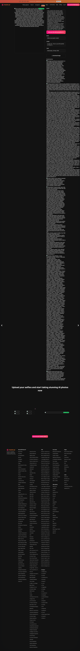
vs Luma (42, 583)
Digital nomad (32, 455)
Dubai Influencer (33, 453)
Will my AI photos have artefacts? (47, 561)
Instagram (20, 459)
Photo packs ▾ (26, 4)
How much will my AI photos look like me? (49, 521)
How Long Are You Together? (35, 550)
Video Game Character (34, 560)
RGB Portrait (32, 591)
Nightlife (31, 546)
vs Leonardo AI (44, 592)
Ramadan (31, 536)
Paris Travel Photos (33, 558)
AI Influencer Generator (22, 525)
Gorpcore (31, 478)
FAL (53, 521)
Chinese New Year (33, 544)
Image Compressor (56, 472)
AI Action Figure (33, 616)
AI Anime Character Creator (35, 459)
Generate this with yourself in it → (56, 32)
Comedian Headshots (22, 579)
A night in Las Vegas (33, 583)
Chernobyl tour (32, 575)
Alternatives (55, 484)
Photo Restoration (56, 465)
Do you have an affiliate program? (47, 499)
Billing (60, 4)
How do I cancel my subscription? (47, 451)
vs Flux (42, 598)
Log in (64, 4)
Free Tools (55, 449)
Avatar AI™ (20, 581)
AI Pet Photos (32, 635)
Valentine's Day (32, 472)
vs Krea (42, 591)
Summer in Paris (33, 505)
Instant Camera (21, 560)
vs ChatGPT (43, 573)
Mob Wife (20, 556)
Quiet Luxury (20, 501)
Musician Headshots (33, 647)
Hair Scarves (32, 511)
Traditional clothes (33, 465)
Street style (32, 482)
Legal (65, 470)
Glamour (19, 467)
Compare (43, 569)
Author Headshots (21, 573)
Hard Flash (20, 451)
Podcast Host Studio (22, 540)
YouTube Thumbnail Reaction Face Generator (26, 532)
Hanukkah (32, 538)
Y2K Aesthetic (32, 480)
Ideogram (54, 509)
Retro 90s (31, 494)
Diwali (31, 470)
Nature (19, 527)
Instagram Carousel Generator (35, 573)
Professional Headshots (22, 498)
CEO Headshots (21, 499)
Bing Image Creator (56, 529)
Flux (53, 513)
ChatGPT (54, 488)
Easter (31, 474)
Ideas (57, 4)
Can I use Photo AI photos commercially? (49, 538)
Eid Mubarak (32, 540)
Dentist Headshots (33, 643)
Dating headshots (33, 618)
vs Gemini (43, 575)
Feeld (19, 484)
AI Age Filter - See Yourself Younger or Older (38, 567)
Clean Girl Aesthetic (22, 468)
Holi (30, 534)
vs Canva (43, 612)
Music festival (32, 530)
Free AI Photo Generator (68, 451)
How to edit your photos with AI (47, 513)
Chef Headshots (33, 645)
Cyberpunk (32, 467)
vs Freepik (43, 589)
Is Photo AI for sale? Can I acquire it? (48, 484)
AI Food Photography (34, 515)
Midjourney (55, 486)
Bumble (19, 457)
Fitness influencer (33, 521)
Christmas (31, 476)
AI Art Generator (33, 600)
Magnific (54, 515)
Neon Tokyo (20, 496)
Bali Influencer (32, 519)
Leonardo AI (55, 507)
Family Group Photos (34, 563)
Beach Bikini (32, 585)
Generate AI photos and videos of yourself (49, 468)
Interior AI (66, 476)
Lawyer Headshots (21, 511)
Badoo (31, 525)
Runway (54, 494)
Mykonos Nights (33, 507)
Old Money (20, 529)
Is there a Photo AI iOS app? (46, 492)
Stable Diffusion (56, 511)
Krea (53, 505)
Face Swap (55, 461)
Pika (53, 499)
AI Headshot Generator (57, 459)
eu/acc (65, 482)
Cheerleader (20, 561)
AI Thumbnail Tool (33, 623)
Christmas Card (21, 519)
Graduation (32, 527)
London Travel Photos (22, 534)
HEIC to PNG (55, 480)
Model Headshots (21, 513)
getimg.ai (54, 525)
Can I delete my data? (45, 476)
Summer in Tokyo (33, 503)
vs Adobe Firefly (44, 602)
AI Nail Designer (33, 517)
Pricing (43, 4)
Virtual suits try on (33, 463)
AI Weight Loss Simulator (34, 631)
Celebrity (20, 567)
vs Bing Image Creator (45, 614)
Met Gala (31, 509)
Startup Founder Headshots (23, 470)
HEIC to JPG (55, 478)
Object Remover (56, 470)
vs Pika (42, 585)
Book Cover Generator (22, 536)
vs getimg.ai (43, 610)
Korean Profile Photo (22, 517)
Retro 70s (31, 498)
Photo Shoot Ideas (67, 453)
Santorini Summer (33, 513)
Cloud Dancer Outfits (22, 505)
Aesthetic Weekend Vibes (23, 503)
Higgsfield (55, 501)
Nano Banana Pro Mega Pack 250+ (25, 465)
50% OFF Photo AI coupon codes (47, 461)
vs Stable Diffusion (44, 596)
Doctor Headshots (21, 577)
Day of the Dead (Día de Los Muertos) (37, 542)
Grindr (19, 472)
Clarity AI (66, 484)
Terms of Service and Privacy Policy (11, 453)
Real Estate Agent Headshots (23, 509)
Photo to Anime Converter (35, 461)
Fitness (19, 490)
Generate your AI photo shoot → (40, 436)
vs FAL (42, 606)
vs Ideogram (43, 594)
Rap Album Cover (33, 604)
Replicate (54, 523)
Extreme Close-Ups (22, 476)
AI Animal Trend (33, 556)
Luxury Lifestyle (21, 565)
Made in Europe (33, 490)
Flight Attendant (21, 488)
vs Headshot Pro (44, 577)
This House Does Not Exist (69, 486)
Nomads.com (66, 478)
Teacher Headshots (22, 575)
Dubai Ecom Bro (33, 451)
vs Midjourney (44, 571)
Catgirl (31, 594)
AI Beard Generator (33, 629)
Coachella (31, 532)
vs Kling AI (43, 581)
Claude (54, 519)
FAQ (42, 449)
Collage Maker (55, 474)
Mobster (19, 558)
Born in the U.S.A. (33, 488)
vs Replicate (43, 608)
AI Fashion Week (33, 589)
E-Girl (31, 592)
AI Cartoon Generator (34, 637)
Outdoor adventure (33, 523)
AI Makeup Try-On (33, 587)
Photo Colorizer (56, 463)
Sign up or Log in (67, 459)
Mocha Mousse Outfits (22, 542)
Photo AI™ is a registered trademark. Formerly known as (11, 452)
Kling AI (54, 496)
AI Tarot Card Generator (22, 544)
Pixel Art (31, 571)
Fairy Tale (31, 548)
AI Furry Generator (21, 546)
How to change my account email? (47, 536)
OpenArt (54, 530)
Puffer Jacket (20, 550)
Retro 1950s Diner (21, 548)
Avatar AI (9, 453)
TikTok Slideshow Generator (35, 554)
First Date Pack (21, 486)
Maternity (31, 608)
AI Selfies (20, 461)
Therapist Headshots (22, 569)
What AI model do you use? (46, 470)
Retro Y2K (31, 499)
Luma (54, 498)
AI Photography (21, 455)
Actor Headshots (21, 507)
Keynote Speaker (21, 554)
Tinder (19, 492)
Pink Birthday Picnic (33, 486)
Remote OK (66, 480)
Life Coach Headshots (22, 571)
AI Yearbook (20, 521)
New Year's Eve (21, 563)
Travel (19, 474)
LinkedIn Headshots (22, 482)
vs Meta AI (43, 618)
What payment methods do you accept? (49, 511)
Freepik (54, 503)
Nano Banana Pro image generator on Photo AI (50, 507)
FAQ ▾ (47, 4)
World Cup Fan (21, 538)
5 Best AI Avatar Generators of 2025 (48, 501)
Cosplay (31, 484)
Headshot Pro (55, 492)
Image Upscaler (56, 467)
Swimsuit (20, 478)
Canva (54, 527)
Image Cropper (56, 455)
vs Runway (43, 579)
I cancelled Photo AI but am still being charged (50, 459)
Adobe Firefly (55, 517)
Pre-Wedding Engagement (35, 606)
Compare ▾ (37, 4)
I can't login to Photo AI (45, 486)
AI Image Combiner (56, 476)
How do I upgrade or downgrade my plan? (49, 560)
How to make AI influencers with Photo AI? (49, 503)
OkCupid (31, 639)
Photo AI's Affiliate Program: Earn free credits (49, 472)
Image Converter (56, 468)
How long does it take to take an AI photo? (49, 550)
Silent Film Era (32, 501)
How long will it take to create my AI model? (49, 523)
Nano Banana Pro (33, 552)
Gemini (54, 490)
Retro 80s (31, 496)
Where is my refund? (45, 519)
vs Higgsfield (43, 587)
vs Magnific (43, 600)
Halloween (32, 468)
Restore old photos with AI (46, 498)
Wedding (20, 530)
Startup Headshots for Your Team (36, 614)
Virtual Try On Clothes (22, 515)
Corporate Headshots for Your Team (36, 612)
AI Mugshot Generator (34, 633)
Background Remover (57, 451)
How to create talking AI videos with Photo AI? (50, 517)
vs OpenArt (43, 616)
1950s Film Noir (33, 492)
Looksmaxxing (21, 480)
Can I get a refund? (45, 465)
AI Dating (20, 453)
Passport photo (33, 620)
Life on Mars (32, 581)
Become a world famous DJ (35, 610)
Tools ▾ (32, 4)
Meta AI (54, 532)
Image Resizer (55, 453)
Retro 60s (20, 523)
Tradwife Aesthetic (33, 579)
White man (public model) (53, 38)
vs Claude (43, 604)
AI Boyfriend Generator (34, 625)
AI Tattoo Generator (33, 602)
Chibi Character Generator (35, 457)
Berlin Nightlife (32, 577)
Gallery (65, 455)
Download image (56, 55)
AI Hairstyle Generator (34, 627)
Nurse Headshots (33, 641)
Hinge (19, 463)
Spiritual (31, 529)
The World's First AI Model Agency (36, 596)
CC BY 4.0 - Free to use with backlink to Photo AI (55, 44)
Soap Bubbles (21, 552)
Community (52, 4)
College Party (32, 598)
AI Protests (32, 622)
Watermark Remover (56, 457)
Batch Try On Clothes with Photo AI (48, 494)
